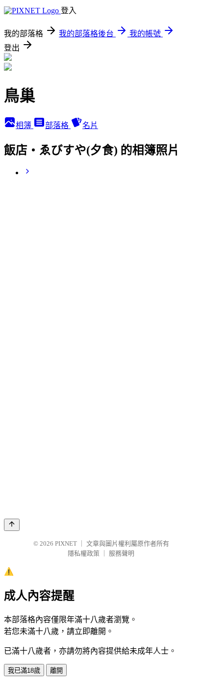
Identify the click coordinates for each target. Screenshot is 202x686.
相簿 (24, 125)
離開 (56, 670)
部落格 (58, 125)
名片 (90, 125)
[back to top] (12, 525)
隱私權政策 (84, 553)
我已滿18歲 (24, 670)
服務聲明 (121, 553)
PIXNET (66, 543)
